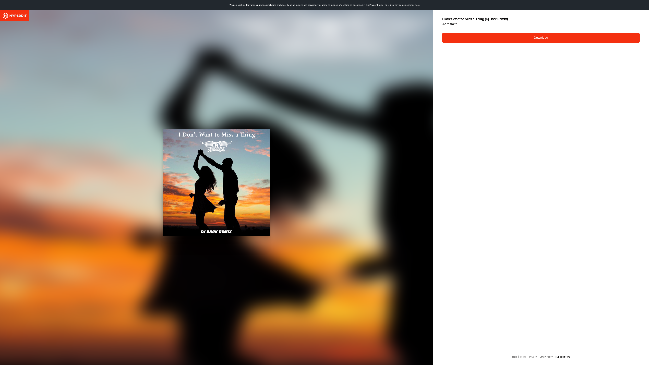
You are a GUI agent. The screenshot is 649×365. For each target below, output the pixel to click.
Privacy (533, 357)
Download (541, 37)
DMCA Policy (546, 357)
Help (514, 357)
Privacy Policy (376, 5)
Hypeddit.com (563, 357)
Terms (523, 357)
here (417, 5)
